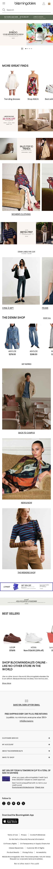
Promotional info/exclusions (23, 787)
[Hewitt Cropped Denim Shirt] (12, 336)
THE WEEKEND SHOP (26, 572)
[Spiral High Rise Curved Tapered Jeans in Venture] (34, 336)
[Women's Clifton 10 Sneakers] (34, 632)
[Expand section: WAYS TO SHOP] (26, 757)
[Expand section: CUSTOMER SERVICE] (26, 738)
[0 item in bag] (49, 3)
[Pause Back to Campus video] (47, 426)
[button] (25, 48)
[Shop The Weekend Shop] (26, 538)
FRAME (45, 308)
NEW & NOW (26, 503)
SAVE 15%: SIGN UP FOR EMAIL (26, 705)
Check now (39, 787)
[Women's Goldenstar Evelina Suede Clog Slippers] (12, 632)
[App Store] (10, 821)
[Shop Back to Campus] (26, 399)
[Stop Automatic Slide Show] (22, 48)
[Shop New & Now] (26, 468)
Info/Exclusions (26, 721)
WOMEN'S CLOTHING (21, 214)
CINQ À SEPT (8, 308)
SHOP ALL (47, 318)
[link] (12, 353)
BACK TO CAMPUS (26, 433)
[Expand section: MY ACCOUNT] (26, 744)
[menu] (3, 3)
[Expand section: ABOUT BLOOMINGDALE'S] (26, 751)
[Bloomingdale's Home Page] (25, 3)
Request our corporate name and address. (26, 859)
